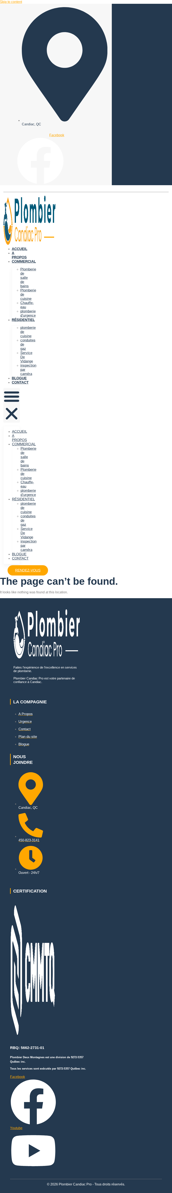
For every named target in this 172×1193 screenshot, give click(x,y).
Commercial (24, 262)
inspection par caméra (28, 369)
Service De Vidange (26, 357)
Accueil (19, 249)
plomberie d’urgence (28, 313)
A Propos (19, 255)
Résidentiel (23, 320)
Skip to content (11, 2)
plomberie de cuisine (28, 332)
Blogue (19, 378)
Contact (20, 382)
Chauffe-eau (27, 305)
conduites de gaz (27, 344)
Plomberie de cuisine (28, 294)
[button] (11, 405)
